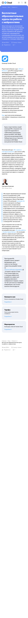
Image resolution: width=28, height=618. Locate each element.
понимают (19, 201)
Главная (4, 7)
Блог (9, 7)
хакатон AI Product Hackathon (13, 269)
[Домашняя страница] (7, 2)
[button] (18, 2)
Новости (14, 7)
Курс (3, 115)
